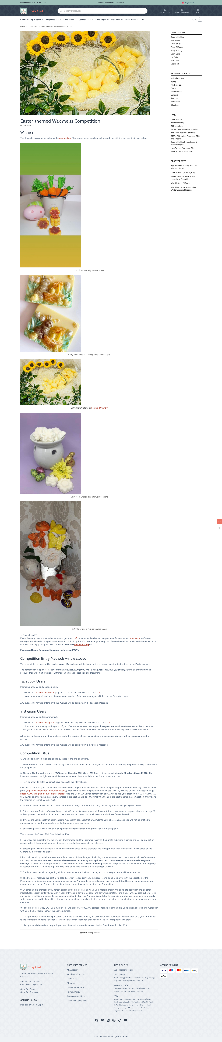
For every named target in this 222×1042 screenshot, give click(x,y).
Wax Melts (175, 40)
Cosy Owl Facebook (44, 692)
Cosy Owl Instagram (44, 722)
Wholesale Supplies (76, 974)
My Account (165, 12)
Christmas (175, 105)
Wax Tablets (176, 44)
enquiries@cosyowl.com (31, 984)
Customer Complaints (77, 1000)
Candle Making (177, 37)
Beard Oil (175, 64)
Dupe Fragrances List (123, 969)
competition (65, 138)
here (99, 692)
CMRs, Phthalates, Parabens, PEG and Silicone (129, 1005)
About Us (71, 983)
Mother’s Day (176, 85)
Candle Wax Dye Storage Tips (183, 172)
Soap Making (176, 50)
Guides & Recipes (182, 12)
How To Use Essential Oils (182, 151)
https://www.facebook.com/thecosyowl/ (46, 790)
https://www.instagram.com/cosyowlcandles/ (42, 793)
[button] (195, 19)
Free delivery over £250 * (111, 3)
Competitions (33, 26)
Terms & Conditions (76, 996)
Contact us (72, 978)
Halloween (175, 101)
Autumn (174, 98)
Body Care (175, 54)
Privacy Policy (73, 991)
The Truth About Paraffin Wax (183, 133)
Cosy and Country (99, 408)
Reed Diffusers (177, 47)
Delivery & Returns (75, 987)
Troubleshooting (178, 123)
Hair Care (175, 60)
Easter (173, 88)
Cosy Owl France (28, 989)
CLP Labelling (177, 126)
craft (75, 638)
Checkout (198, 12)
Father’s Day (176, 91)
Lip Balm (174, 57)
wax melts (135, 638)
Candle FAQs (176, 119)
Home (22, 26)
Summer (174, 95)
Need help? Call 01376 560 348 (33, 3)
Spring (174, 81)
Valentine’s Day (177, 78)
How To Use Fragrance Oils (182, 148)
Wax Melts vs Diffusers (180, 183)
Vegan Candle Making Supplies (184, 129)
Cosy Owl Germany (29, 992)
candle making (81, 644)
